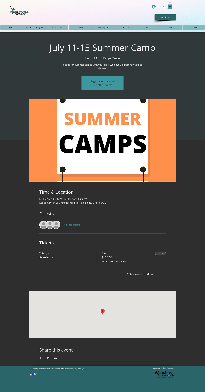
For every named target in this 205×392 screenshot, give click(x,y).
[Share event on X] (48, 358)
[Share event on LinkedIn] (55, 358)
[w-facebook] (31, 375)
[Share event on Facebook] (40, 358)
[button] (170, 5)
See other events (102, 85)
